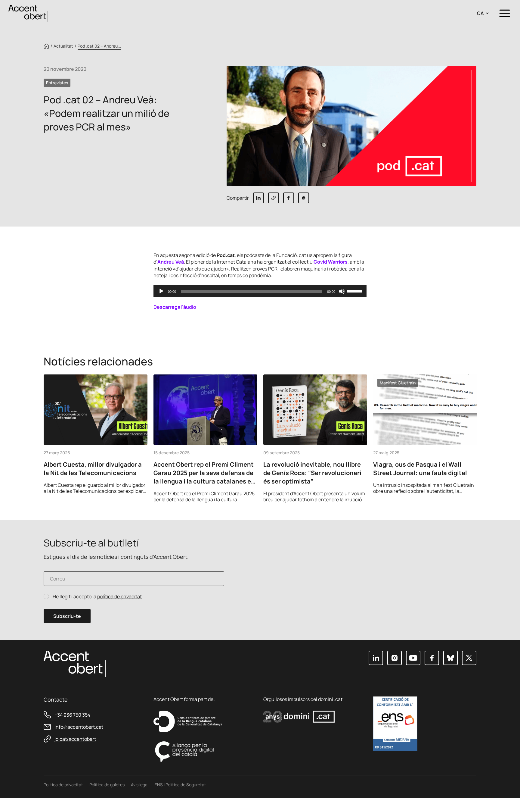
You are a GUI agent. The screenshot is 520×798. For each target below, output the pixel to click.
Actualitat (63, 46)
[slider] (355, 290)
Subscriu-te (67, 616)
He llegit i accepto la (97, 596)
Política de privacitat (63, 784)
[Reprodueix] (161, 291)
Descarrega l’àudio (174, 307)
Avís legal (139, 784)
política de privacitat (119, 596)
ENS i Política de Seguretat (180, 784)
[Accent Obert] (28, 13)
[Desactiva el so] (342, 291)
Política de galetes (107, 784)
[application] (260, 291)
